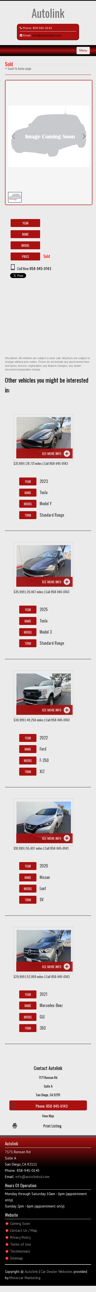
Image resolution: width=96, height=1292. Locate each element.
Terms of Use (20, 1244)
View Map (48, 1115)
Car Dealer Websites (57, 1271)
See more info (51, 453)
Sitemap (16, 1258)
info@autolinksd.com (47, 35)
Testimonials (20, 1251)
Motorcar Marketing (24, 1277)
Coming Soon (20, 1223)
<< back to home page (18, 68)
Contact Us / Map (23, 1230)
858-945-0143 (42, 28)
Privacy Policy (20, 1237)
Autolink (48, 12)
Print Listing (52, 1125)
